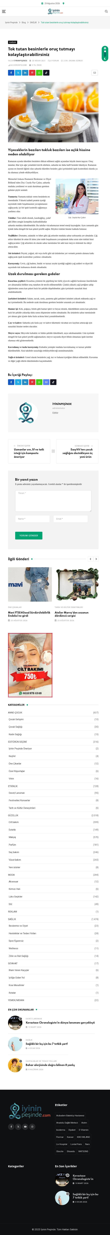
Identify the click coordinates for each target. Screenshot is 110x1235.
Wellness (13, 948)
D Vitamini (83, 1130)
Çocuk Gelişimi (16, 719)
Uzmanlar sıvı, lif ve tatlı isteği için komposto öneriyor (29, 453)
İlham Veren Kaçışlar (19, 970)
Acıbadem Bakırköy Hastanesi (70, 1115)
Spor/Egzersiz (16, 940)
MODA (11, 874)
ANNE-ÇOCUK (15, 712)
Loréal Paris (76, 1144)
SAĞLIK (12, 919)
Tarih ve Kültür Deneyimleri (69, 607)
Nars (87, 1144)
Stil (10, 904)
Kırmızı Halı (14, 889)
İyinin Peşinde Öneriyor (20, 748)
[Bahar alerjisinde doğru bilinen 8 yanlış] (15, 1065)
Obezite (59, 1151)
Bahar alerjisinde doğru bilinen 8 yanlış (50, 1065)
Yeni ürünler (14, 867)
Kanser (70, 1137)
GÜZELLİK (13, 815)
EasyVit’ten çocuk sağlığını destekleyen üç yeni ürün (78, 453)
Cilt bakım (14, 822)
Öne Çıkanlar (15, 607)
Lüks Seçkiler (15, 896)
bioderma (60, 1130)
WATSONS (83, 1151)
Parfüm (12, 844)
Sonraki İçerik (82, 446)
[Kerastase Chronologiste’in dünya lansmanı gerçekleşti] (15, 1023)
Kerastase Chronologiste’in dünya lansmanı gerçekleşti (60, 1023)
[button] (90, 559)
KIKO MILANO (83, 1137)
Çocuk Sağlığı (15, 726)
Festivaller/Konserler (19, 800)
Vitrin (11, 778)
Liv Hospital (61, 1144)
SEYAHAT (12, 963)
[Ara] (106, 11)
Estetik (12, 829)
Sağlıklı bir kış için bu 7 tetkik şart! (47, 1044)
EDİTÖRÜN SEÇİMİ (17, 741)
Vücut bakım (15, 859)
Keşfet (12, 756)
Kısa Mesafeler (16, 985)
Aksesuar (13, 881)
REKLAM (12, 911)
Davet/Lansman (17, 793)
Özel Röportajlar (17, 771)
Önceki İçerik (23, 446)
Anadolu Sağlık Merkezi (67, 1122)
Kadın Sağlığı (15, 734)
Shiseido (71, 1151)
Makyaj (12, 837)
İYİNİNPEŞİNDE (20, 61)
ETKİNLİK (12, 786)
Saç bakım (14, 852)
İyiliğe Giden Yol (17, 977)
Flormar (60, 1137)
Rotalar (12, 992)
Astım (84, 1122)
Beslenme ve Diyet (18, 925)
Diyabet (72, 1130)
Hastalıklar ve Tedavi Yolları (22, 933)
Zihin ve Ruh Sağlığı (18, 956)
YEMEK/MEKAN (16, 1000)
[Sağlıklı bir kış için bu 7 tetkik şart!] (15, 1044)
